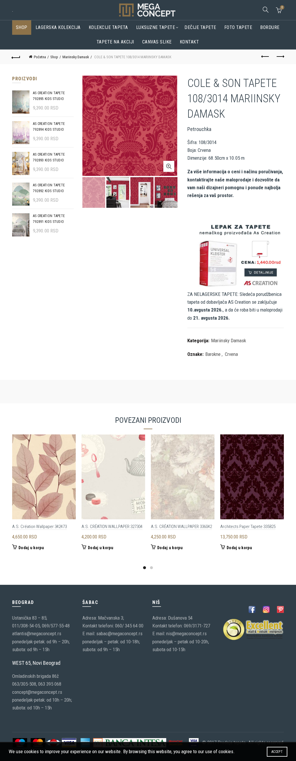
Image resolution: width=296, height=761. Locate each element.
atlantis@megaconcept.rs (36, 633)
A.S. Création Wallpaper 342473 (39, 526)
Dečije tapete (200, 27)
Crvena (231, 354)
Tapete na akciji (115, 42)
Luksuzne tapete (155, 27)
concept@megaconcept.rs (37, 692)
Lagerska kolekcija (58, 27)
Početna (40, 57)
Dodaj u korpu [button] (31, 547)
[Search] (265, 9)
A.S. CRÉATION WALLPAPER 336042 (181, 526)
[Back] (16, 57)
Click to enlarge (168, 166)
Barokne (213, 354)
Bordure (270, 27)
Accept (277, 752)
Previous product (265, 57)
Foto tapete (238, 27)
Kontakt (189, 42)
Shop (21, 27)
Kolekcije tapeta (108, 27)
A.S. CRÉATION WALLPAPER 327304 (112, 526)
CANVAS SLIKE (157, 42)
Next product (280, 57)
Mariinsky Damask (75, 57)
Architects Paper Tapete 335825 (247, 526)
